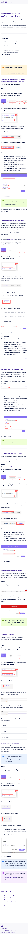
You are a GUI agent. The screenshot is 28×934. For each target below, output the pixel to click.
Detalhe (4, 739)
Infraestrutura (5, 751)
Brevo (7, 5)
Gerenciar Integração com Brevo (12, 911)
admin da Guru (10, 91)
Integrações (11, 2)
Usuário (4, 745)
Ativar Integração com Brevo (11, 917)
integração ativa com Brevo (16, 73)
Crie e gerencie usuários (11, 892)
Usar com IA (5, 10)
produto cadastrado (16, 71)
